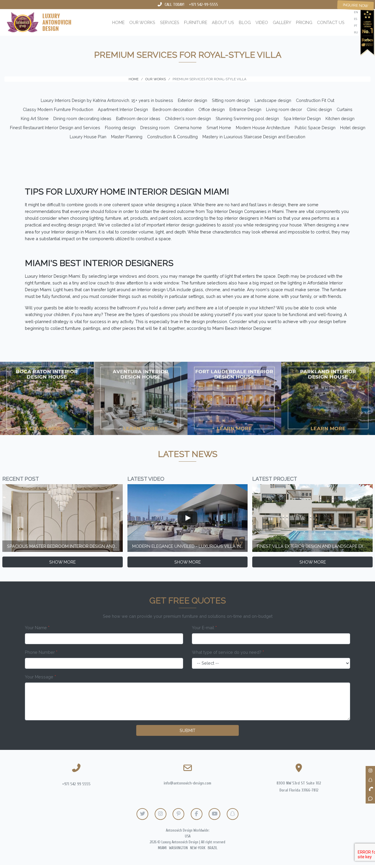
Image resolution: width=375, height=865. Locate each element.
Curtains (344, 109)
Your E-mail (204, 627)
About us (223, 22)
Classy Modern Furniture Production (58, 109)
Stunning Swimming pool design (247, 118)
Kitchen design (339, 118)
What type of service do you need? (228, 652)
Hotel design (352, 127)
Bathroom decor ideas (138, 118)
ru (356, 32)
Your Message (40, 676)
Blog (245, 22)
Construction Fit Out (315, 100)
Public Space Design (315, 127)
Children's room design (188, 118)
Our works (142, 22)
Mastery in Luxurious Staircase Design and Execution (253, 136)
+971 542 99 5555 (76, 784)
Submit (187, 730)
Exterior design (192, 100)
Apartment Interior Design (123, 109)
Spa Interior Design (302, 118)
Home (118, 22)
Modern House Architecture (263, 127)
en (356, 12)
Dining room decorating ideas (82, 118)
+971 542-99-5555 (203, 4)
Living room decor (284, 109)
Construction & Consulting (172, 136)
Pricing (304, 22)
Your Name (37, 627)
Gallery (282, 22)
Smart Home (219, 127)
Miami (162, 848)
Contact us (331, 22)
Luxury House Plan (88, 136)
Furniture (195, 22)
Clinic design (319, 109)
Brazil (212, 848)
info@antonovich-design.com (187, 783)
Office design (211, 109)
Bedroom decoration (173, 109)
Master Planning (126, 136)
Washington (178, 848)
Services (169, 22)
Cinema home (188, 127)
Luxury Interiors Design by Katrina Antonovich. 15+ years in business (107, 100)
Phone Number (41, 652)
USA (187, 836)
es (355, 19)
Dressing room (155, 127)
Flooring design (120, 127)
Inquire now (356, 5)
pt (355, 25)
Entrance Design (245, 109)
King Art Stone (35, 118)
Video (261, 22)
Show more (62, 561)
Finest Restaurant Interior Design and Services (55, 127)
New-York (197, 848)
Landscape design (273, 100)
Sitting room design (231, 100)
